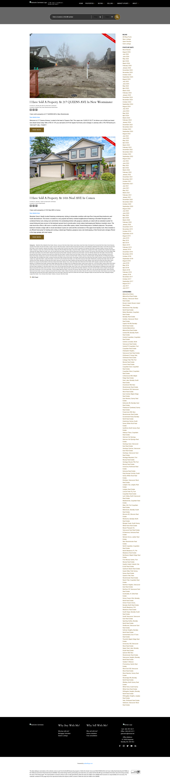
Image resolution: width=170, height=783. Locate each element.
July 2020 (126, 211)
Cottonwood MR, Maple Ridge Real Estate (38, 251)
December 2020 (128, 199)
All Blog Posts (127, 37)
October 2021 (127, 181)
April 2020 (126, 218)
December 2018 (128, 252)
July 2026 (126, 54)
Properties (89, 3)
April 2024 (126, 115)
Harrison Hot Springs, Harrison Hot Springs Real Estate (131, 439)
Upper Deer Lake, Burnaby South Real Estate (96, 269)
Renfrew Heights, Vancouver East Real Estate (94, 264)
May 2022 (126, 165)
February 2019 (127, 247)
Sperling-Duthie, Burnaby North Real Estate (73, 267)
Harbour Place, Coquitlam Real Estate (89, 254)
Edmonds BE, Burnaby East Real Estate (58, 252)
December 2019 (128, 227)
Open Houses (127, 41)
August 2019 (127, 236)
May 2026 (126, 59)
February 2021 (127, 195)
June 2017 (126, 288)
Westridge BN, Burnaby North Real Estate (39, 272)
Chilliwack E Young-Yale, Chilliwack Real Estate (43, 249)
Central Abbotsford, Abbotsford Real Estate (94, 246)
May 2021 (126, 190)
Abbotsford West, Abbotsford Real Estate (44, 245)
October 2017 (127, 279)
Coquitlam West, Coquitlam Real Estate (106, 249)
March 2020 (126, 220)
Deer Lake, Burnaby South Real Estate (56, 251)
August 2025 (127, 79)
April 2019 (126, 242)
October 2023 (127, 129)
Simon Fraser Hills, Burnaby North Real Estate (61, 266)
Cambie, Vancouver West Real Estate (57, 246)
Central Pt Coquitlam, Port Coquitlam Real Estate (84, 248)
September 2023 (128, 131)
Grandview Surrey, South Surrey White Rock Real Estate (53, 254)
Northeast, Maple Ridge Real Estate (55, 263)
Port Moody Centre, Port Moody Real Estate (72, 263)
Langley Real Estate (49, 258)
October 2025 (127, 75)
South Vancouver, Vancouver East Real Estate (53, 267)
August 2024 (127, 106)
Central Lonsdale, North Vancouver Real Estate (64, 248)
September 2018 (128, 258)
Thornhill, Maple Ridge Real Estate (59, 269)
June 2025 (126, 84)
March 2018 (126, 270)
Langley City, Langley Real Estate (37, 258)
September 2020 (128, 206)
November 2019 (128, 229)
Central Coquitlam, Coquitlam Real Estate (44, 248)
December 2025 (128, 70)
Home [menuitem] (81, 3)
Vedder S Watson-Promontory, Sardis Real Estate (72, 271)
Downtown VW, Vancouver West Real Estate (94, 251)
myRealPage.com (88, 763)
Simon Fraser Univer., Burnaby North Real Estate (82, 266)
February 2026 (127, 65)
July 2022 (126, 161)
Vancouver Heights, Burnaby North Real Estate (51, 271)
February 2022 (127, 172)
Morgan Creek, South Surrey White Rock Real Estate (99, 260)
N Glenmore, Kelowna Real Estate (55, 261)
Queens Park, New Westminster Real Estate (46, 107)
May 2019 (126, 240)
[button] (120, 746)
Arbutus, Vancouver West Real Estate (62, 245)
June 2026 (126, 56)
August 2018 (127, 261)
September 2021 (128, 184)
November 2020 (128, 202)
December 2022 (128, 149)
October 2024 (127, 102)
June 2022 (126, 163)
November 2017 (128, 277)
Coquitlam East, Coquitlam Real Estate (89, 249)
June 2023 (126, 138)
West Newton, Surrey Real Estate (108, 271)
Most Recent (127, 50)
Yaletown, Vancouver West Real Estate (60, 274)
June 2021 (126, 188)
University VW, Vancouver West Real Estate (77, 269)
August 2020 (127, 209)
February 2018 (127, 272)
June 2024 (126, 111)
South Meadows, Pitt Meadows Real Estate (102, 266)
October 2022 (127, 154)
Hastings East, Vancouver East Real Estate (48, 255)
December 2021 (128, 177)
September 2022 (128, 156)
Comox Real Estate (40, 203)
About (135, 3)
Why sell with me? (92, 731)
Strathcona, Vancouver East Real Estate (91, 267)
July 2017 (126, 286)
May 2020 (126, 215)
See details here (35, 117)
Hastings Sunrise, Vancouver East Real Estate (67, 255)
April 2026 (126, 61)
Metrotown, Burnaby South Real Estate (48, 260)
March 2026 (126, 63)
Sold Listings (127, 44)
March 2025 (126, 90)
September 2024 (128, 104)
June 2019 (126, 238)
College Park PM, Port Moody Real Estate (63, 249)
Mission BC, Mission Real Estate (64, 260)
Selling (110, 3)
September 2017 (128, 281)
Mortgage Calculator (64, 733)
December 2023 (128, 125)
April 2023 (126, 143)
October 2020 (127, 204)
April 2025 (126, 88)
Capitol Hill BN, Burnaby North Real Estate (75, 246)
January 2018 (127, 274)
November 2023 (128, 127)
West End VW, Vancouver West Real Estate (92, 271)
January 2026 (127, 68)
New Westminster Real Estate (84, 261)
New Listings (127, 39)
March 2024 (126, 118)
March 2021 (126, 193)
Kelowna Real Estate (67, 257)
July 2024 (126, 109)
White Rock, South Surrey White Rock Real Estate (73, 272)
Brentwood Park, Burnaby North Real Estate (97, 245)
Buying (100, 3)
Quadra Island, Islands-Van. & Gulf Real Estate (92, 263)
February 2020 (127, 222)
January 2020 (127, 224)
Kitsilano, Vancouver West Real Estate (106, 257)
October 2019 (127, 231)
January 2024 (127, 122)
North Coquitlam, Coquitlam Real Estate (100, 261)
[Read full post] (72, 67)
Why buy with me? (63, 731)
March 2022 (126, 170)
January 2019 (127, 249)
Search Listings (63, 736)
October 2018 (127, 256)
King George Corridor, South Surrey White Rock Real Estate (85, 257)
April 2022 (126, 168)
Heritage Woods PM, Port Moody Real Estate (39, 257)
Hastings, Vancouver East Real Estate (86, 255)
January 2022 (127, 174)
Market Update (122, 3)
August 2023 (127, 134)
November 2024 (128, 100)
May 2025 (126, 86)
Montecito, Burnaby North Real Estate (79, 260)
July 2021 (126, 186)
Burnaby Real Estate (44, 246)
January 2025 (127, 95)
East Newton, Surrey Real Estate (42, 252)
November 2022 (128, 152)
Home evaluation (91, 733)
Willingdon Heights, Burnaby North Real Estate (95, 272)
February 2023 (127, 147)
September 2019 (128, 233)
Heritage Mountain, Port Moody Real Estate (104, 255)
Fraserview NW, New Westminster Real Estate (95, 252)
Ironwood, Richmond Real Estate (56, 257)
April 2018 (126, 268)
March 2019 (126, 245)
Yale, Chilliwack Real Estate (45, 274)
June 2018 (126, 263)
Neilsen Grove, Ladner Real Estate (70, 261)
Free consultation (91, 736)
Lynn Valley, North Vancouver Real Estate (82, 258)
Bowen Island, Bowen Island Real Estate (79, 245)
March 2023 (126, 145)
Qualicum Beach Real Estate (109, 263)
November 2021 (128, 179)
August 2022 (127, 158)
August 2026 (127, 52)
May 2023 (126, 140)
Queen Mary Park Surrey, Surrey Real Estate (39, 264)
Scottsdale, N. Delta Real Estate (44, 266)
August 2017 (127, 283)
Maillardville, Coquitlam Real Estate (99, 258)
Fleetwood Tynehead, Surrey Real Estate (75, 252)
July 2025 (126, 81)
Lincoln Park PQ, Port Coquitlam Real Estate (63, 258)
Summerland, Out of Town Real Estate (43, 269)
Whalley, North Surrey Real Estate (56, 272)
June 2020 (126, 213)
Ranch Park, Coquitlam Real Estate (76, 264)
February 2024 (127, 120)
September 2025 (128, 77)
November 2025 (128, 72)
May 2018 (126, 265)
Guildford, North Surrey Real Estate (73, 254)
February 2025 (127, 93)
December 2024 (128, 97)
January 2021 (127, 197)
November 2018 (128, 254)
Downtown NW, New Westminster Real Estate (74, 251)
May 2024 (126, 113)
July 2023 (126, 136)
